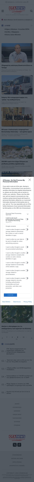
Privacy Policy (28, 301)
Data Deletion (6, 301)
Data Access (17, 301)
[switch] (26, 219)
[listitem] (17, 214)
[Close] (30, 180)
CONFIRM (10, 295)
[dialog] (17, 241)
